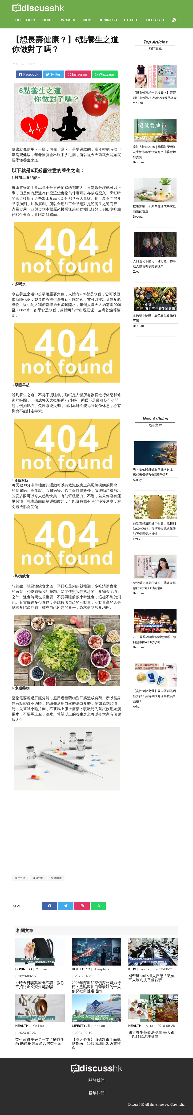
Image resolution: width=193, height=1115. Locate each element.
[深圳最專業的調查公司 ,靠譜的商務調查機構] (96, 952)
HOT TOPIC (25, 20)
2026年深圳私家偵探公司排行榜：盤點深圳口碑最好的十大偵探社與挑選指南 (96, 987)
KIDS (87, 20)
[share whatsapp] (98, 906)
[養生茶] (153, 1008)
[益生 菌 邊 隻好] (40, 1008)
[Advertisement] (67, 832)
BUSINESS (107, 20)
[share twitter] (65, 906)
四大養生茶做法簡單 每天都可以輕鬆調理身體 (151, 1034)
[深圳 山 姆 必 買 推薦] (96, 1008)
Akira (20, 64)
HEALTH (131, 20)
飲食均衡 (56, 877)
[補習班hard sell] (153, 952)
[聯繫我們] (174, 20)
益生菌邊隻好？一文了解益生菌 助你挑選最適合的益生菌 (39, 1041)
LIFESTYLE (155, 20)
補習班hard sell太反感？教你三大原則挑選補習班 (151, 978)
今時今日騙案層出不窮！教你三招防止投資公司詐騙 (39, 985)
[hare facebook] (49, 906)
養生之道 (20, 877)
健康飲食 (38, 877)
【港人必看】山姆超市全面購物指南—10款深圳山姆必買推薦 (96, 1043)
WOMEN (68, 20)
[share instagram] (82, 906)
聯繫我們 (96, 1093)
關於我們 (96, 1080)
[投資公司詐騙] (40, 952)
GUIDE (48, 20)
